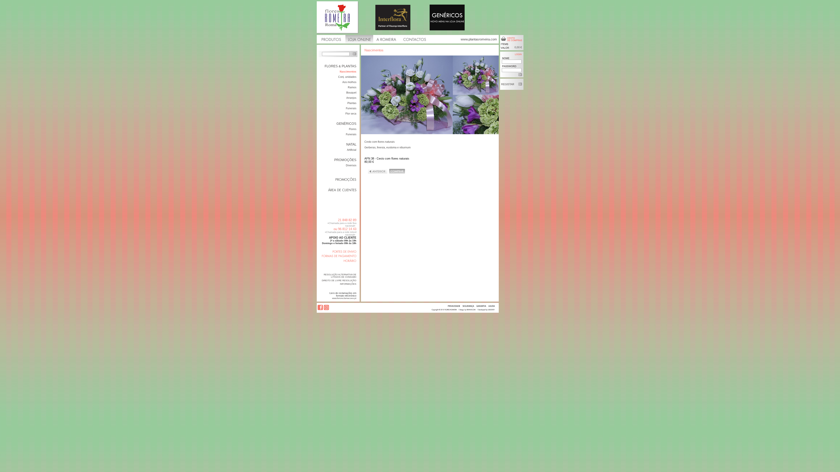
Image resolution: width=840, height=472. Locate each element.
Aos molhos (349, 82)
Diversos (351, 165)
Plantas (351, 103)
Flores (352, 129)
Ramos (352, 87)
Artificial (351, 149)
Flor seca (350, 113)
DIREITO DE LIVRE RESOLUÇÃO (339, 280)
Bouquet (351, 92)
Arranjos (351, 97)
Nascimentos (348, 71)
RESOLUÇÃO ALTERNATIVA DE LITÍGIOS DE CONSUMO (340, 275)
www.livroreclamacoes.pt (344, 298)
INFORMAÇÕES (348, 284)
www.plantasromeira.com (479, 39)
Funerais (351, 108)
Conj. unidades (347, 76)
